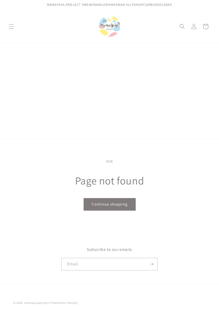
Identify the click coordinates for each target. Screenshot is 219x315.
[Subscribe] (151, 264)
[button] (11, 26)
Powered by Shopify (64, 303)
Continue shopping (110, 204)
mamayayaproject (37, 303)
